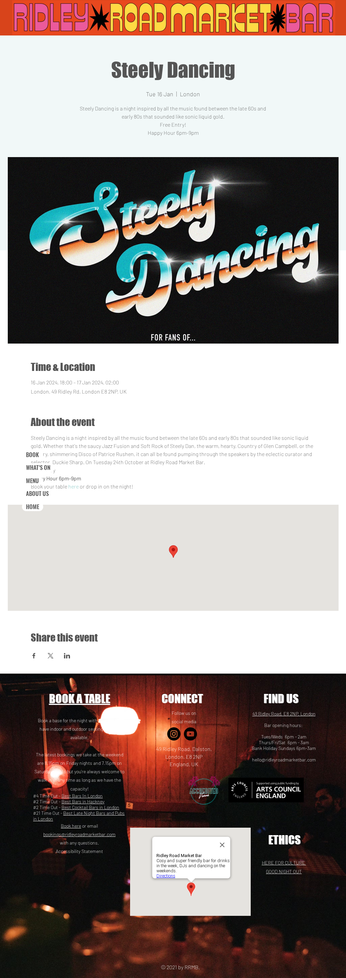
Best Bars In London (82, 796)
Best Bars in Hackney (82, 801)
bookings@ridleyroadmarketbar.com (79, 834)
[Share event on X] (50, 655)
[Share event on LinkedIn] (67, 655)
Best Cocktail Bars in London (90, 807)
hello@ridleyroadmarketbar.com (284, 759)
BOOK (32, 454)
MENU (32, 480)
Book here (71, 826)
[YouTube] (190, 734)
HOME (32, 506)
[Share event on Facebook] (34, 655)
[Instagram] (173, 734)
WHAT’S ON (38, 467)
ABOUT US (37, 493)
